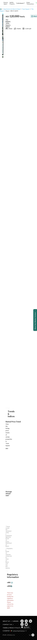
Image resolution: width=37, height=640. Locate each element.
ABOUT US (6, 621)
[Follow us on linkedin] (30, 621)
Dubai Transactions (30, 3)
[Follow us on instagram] (22, 624)
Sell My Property (12, 3)
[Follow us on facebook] (22, 621)
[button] (35, 320)
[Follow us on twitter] (26, 621)
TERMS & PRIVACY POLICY (11, 628)
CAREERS (15, 621)
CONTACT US (7, 624)
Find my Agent (6, 3)
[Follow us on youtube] (26, 624)
